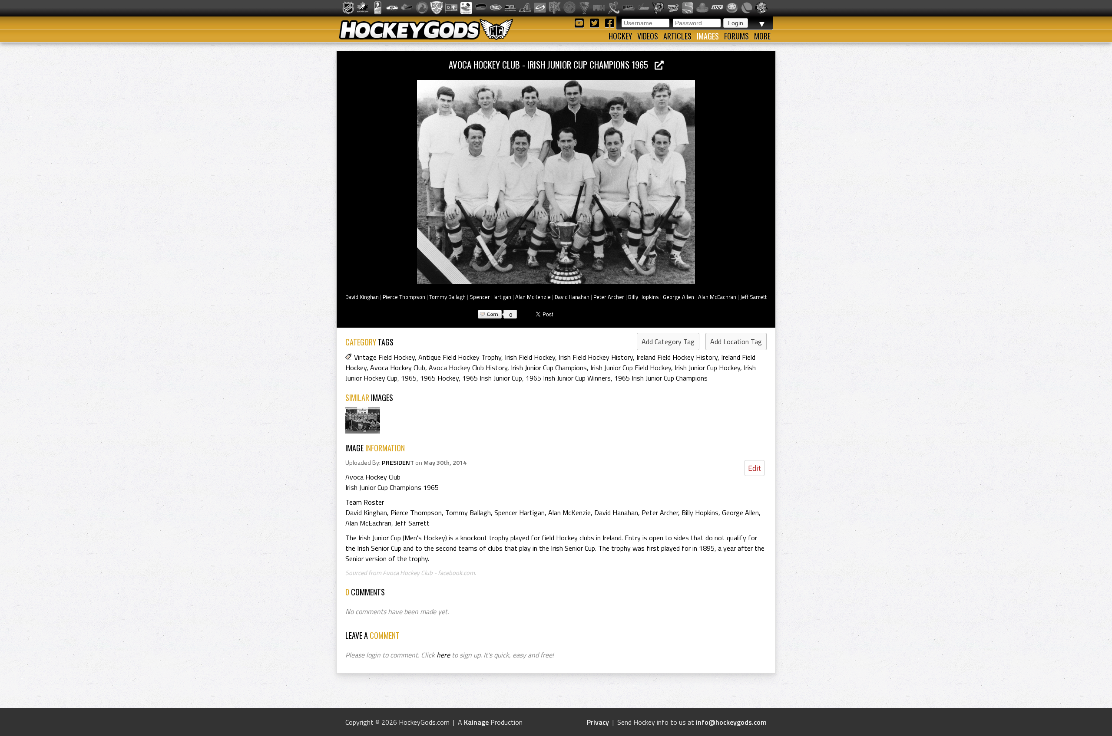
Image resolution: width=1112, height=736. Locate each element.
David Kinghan (362, 296)
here (443, 655)
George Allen (678, 296)
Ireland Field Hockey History (677, 357)
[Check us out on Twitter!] (595, 22)
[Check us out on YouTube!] (580, 22)
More (762, 36)
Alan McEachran (717, 296)
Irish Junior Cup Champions (549, 367)
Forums (736, 36)
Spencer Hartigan (490, 296)
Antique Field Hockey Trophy (459, 357)
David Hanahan (572, 296)
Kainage (476, 722)
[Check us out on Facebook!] (609, 22)
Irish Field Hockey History (596, 357)
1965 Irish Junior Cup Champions (661, 378)
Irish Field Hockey (530, 357)
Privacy (598, 722)
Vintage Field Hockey (384, 357)
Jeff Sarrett (753, 296)
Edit (754, 468)
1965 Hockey (439, 378)
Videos (647, 36)
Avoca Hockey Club (397, 367)
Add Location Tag (736, 341)
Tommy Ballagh (447, 296)
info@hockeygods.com (731, 722)
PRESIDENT (398, 462)
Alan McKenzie (533, 296)
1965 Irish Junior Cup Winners (568, 378)
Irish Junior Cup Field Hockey (630, 367)
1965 (409, 378)
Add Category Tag (668, 341)
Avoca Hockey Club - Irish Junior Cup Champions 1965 (552, 64)
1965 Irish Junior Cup (492, 378)
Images (708, 36)
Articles (677, 36)
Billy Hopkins (643, 296)
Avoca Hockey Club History (468, 367)
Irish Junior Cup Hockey (707, 367)
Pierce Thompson (404, 296)
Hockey (620, 36)
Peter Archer (608, 296)
